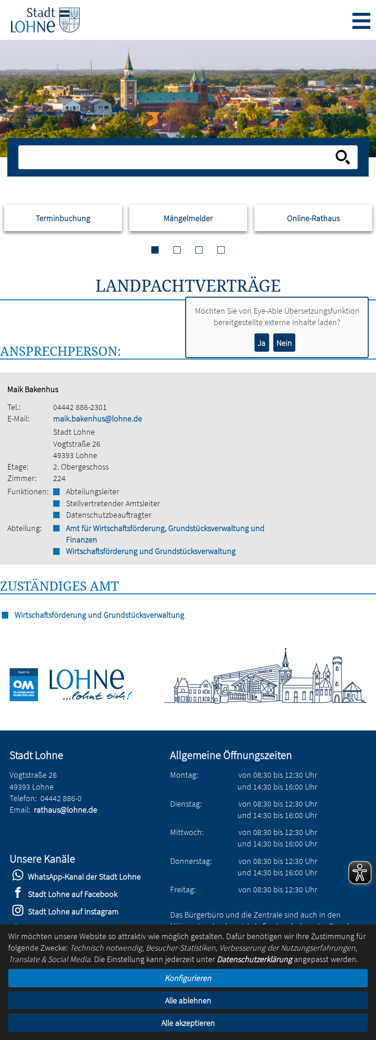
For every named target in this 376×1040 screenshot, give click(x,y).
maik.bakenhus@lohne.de (97, 418)
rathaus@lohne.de (65, 809)
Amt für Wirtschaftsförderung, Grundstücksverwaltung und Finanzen (165, 534)
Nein (284, 342)
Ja (261, 342)
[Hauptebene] (45, 20)
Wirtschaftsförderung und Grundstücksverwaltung (151, 551)
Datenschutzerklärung (254, 959)
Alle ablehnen (188, 1000)
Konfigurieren (188, 978)
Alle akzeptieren (188, 1023)
